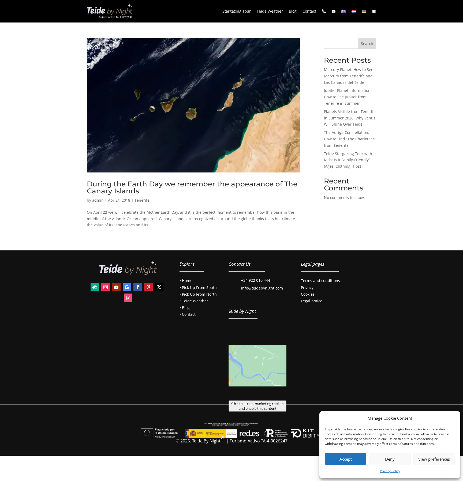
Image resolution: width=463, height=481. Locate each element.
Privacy (307, 287)
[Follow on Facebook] (137, 287)
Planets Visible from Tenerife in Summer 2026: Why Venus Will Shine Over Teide (350, 118)
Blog (293, 11)
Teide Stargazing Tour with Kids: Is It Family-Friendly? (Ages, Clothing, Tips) (348, 160)
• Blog (185, 307)
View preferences (434, 459)
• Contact (188, 314)
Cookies (308, 294)
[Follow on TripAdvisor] (95, 287)
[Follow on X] (159, 287)
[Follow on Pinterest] (148, 287)
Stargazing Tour (236, 11)
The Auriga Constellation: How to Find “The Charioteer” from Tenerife (350, 139)
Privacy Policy (390, 471)
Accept (345, 459)
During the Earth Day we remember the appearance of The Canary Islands (192, 187)
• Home (186, 280)
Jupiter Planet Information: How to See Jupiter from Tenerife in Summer (348, 97)
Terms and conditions (320, 280)
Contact (309, 11)
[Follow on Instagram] (105, 287)
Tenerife (142, 200)
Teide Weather (270, 11)
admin (98, 200)
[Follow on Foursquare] (128, 298)
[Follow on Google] (127, 287)
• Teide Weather (194, 300)
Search (367, 43)
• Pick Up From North (198, 294)
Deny (390, 459)
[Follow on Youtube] (116, 287)
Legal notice (311, 300)
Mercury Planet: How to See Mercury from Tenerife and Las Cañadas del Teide (348, 76)
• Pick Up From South (198, 287)
